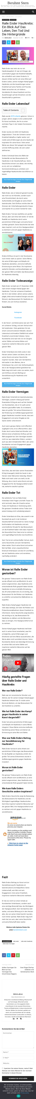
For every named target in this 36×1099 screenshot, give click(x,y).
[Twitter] (9, 42)
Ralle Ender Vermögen (9, 943)
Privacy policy (25, 1093)
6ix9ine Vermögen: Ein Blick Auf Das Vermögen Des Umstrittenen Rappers (9, 971)
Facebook (18, 318)
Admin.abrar (8, 37)
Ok (18, 1096)
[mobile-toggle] (3, 12)
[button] (33, 12)
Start (3, 16)
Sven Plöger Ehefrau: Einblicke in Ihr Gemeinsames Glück (27, 970)
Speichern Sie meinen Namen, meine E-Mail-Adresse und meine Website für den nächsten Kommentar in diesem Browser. (17, 1070)
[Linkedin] (14, 1019)
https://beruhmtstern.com (18, 997)
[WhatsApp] (18, 42)
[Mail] (18, 1019)
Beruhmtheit (10, 16)
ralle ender (16, 941)
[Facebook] (4, 42)
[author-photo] (18, 991)
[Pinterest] (13, 42)
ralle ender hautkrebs (26, 941)
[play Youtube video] (18, 663)
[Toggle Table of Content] (22, 110)
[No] (33, 1091)
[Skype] (21, 1019)
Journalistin (19, 16)
